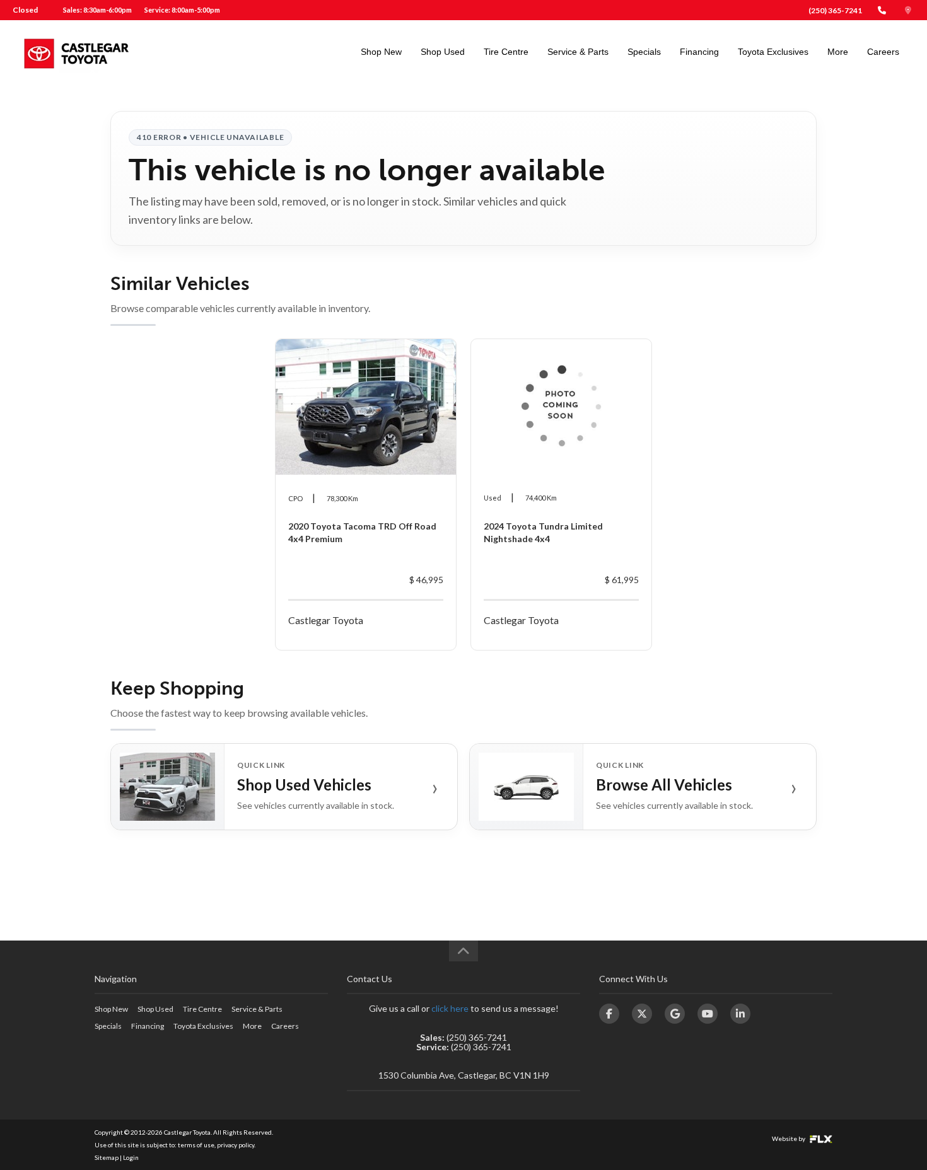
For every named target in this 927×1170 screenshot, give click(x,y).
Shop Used (443, 52)
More (837, 52)
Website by (789, 1138)
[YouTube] (707, 1014)
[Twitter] (642, 1014)
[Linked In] (740, 1014)
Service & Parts (578, 52)
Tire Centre (506, 52)
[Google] (675, 1014)
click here (450, 1008)
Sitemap (107, 1157)
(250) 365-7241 (835, 10)
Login (131, 1157)
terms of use (196, 1145)
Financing (699, 52)
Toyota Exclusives (773, 52)
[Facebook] (609, 1014)
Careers (883, 52)
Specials (644, 52)
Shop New (381, 52)
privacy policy (235, 1145)
